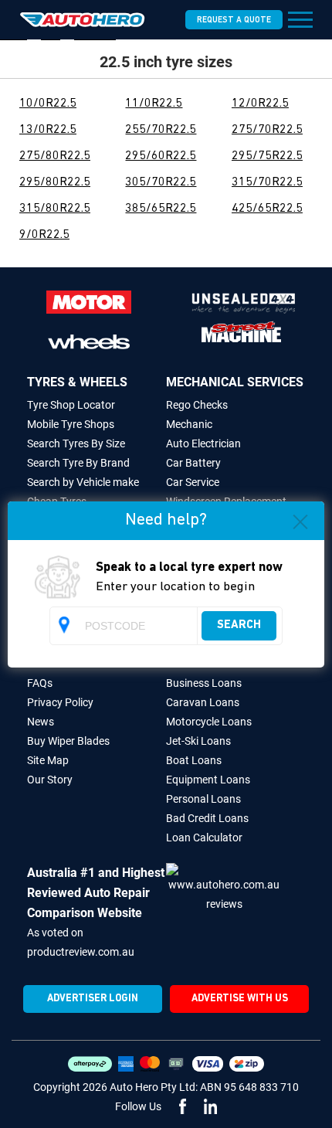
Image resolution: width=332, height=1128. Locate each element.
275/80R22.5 (54, 156)
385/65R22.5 (160, 208)
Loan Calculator (204, 837)
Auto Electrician (203, 443)
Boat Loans (194, 760)
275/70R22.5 (267, 130)
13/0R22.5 (47, 130)
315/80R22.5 (54, 208)
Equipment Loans (208, 779)
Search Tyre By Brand (78, 463)
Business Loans (204, 683)
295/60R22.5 (160, 156)
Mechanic (189, 424)
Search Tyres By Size (76, 443)
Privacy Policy (60, 702)
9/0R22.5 (44, 235)
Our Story (50, 779)
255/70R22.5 (160, 130)
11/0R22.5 (153, 103)
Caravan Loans (202, 702)
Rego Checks (197, 405)
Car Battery (193, 463)
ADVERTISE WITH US (239, 999)
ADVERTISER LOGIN (92, 999)
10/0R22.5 (47, 103)
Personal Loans (203, 799)
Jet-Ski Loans (198, 741)
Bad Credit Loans (207, 818)
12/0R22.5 (260, 103)
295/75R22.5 (267, 156)
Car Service (192, 482)
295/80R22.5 (54, 182)
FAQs (40, 683)
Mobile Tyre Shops (70, 424)
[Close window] (300, 524)
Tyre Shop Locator (71, 405)
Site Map (48, 760)
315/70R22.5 (267, 182)
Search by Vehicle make (83, 482)
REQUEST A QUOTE (234, 20)
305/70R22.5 (160, 182)
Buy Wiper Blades (68, 741)
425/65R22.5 (267, 208)
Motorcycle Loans (209, 721)
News (40, 721)
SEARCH (239, 625)
